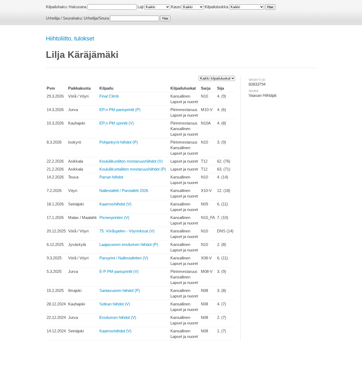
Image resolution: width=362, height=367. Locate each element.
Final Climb (109, 96)
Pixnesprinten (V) (114, 217)
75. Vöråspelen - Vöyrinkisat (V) (126, 231)
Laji (140, 6)
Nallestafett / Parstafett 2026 (123, 190)
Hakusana (77, 6)
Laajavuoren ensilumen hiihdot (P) (128, 244)
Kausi (176, 6)
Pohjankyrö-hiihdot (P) (118, 142)
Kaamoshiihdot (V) (115, 204)
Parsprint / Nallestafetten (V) (123, 258)
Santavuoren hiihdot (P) (119, 290)
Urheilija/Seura (96, 18)
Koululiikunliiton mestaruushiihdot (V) (131, 161)
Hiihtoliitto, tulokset (70, 38)
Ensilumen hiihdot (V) (117, 317)
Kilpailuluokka (216, 6)
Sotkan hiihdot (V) (114, 304)
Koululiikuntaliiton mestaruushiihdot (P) (132, 169)
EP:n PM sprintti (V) (116, 123)
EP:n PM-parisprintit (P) (119, 109)
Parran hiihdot (111, 177)
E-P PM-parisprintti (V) (119, 271)
